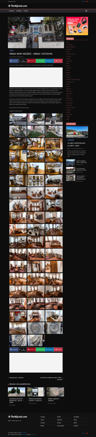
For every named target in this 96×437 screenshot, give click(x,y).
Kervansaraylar (69, 82)
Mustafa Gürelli (20, 56)
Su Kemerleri (69, 114)
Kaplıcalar (68, 77)
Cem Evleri (68, 56)
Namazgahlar (69, 98)
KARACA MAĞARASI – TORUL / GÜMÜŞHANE (81, 161)
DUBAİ (67, 63)
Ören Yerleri (69, 100)
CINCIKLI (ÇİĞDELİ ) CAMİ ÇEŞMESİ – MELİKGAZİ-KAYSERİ (81, 177)
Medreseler (69, 91)
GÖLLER (68, 65)
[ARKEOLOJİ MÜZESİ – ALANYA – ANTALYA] (36, 388)
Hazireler (68, 72)
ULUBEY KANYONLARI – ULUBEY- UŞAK (76, 144)
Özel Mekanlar (69, 103)
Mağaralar (68, 89)
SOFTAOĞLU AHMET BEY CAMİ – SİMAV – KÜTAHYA (51, 378)
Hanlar (67, 70)
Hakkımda (18, 11)
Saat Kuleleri (69, 105)
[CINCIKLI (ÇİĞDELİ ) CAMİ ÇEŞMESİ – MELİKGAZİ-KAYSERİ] (70, 179)
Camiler (68, 51)
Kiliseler (68, 84)
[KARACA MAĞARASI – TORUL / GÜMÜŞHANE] (70, 162)
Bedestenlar (69, 49)
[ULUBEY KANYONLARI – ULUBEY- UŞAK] (77, 132)
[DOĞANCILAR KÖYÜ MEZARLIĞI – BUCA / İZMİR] (16, 388)
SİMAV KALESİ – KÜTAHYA (16, 377)
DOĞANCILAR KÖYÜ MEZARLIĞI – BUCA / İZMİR (16, 400)
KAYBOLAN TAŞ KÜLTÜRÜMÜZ (73, 79)
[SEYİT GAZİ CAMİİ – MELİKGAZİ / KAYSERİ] (70, 170)
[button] (18, 119)
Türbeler (68, 117)
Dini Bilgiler (69, 61)
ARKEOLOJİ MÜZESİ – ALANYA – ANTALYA (36, 400)
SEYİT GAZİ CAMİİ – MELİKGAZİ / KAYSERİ (81, 169)
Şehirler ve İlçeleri (70, 107)
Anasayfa (11, 11)
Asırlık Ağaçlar (69, 44)
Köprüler (68, 86)
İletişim (26, 11)
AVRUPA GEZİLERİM (70, 47)
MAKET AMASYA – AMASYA (54, 400)
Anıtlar (67, 42)
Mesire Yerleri (69, 93)
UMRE (67, 119)
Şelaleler (68, 112)
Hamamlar (68, 68)
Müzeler (11, 50)
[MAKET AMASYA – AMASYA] (55, 388)
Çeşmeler (68, 58)
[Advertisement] (36, 77)
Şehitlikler (68, 110)
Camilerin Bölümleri (71, 54)
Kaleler (67, 75)
